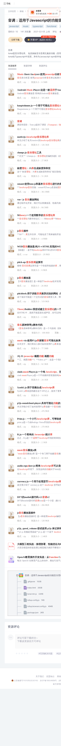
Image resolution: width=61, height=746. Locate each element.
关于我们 (40, 676)
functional (51, 26)
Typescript (32, 11)
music (26, 26)
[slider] (22, 653)
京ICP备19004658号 (48, 680)
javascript (14, 26)
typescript (38, 26)
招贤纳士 (50, 676)
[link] (12, 11)
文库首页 (12, 11)
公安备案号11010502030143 (26, 680)
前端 (22, 11)
